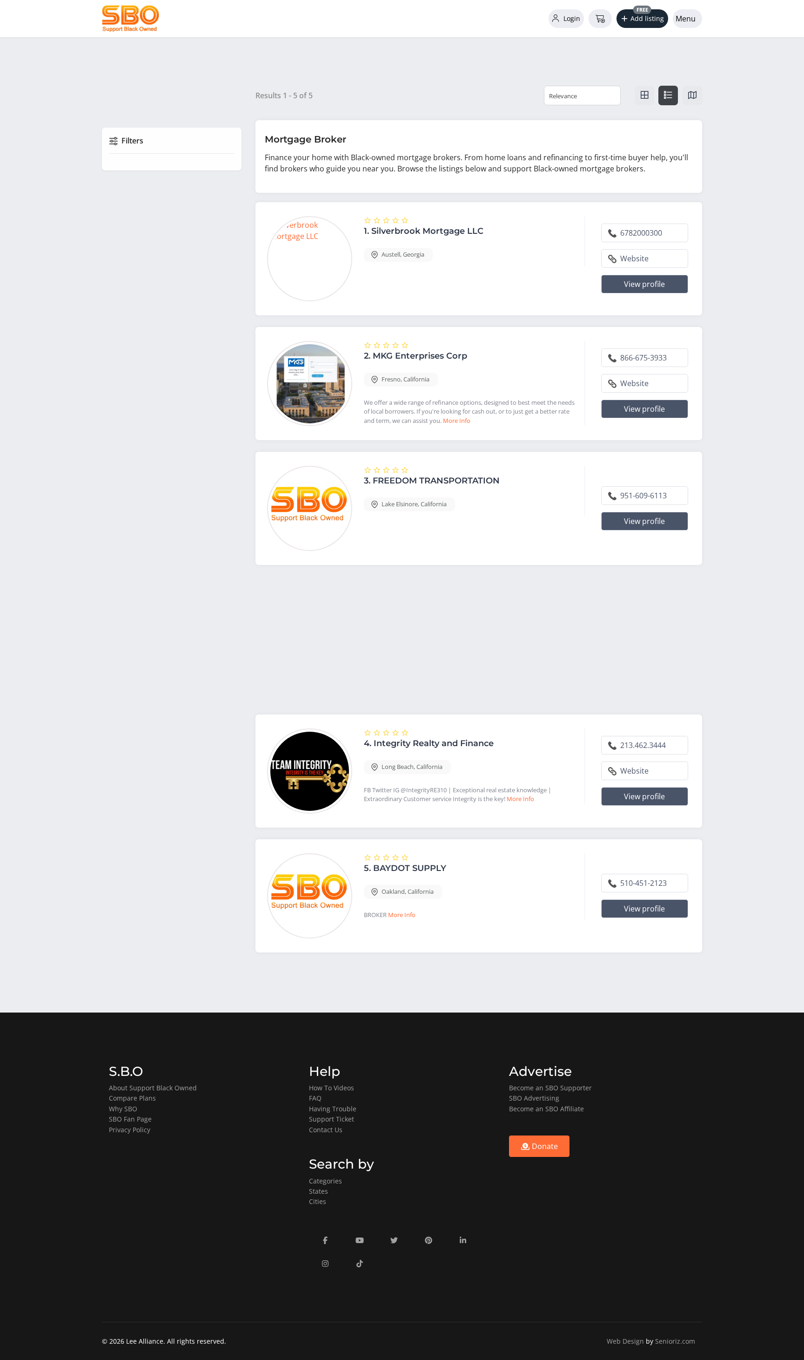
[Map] (692, 95)
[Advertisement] (478, 642)
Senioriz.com (675, 1341)
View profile (644, 284)
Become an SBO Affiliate (546, 1108)
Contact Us (325, 1129)
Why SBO (123, 1108)
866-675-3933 (642, 358)
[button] (642, 18)
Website (633, 258)
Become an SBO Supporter (550, 1087)
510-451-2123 (642, 883)
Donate (544, 1146)
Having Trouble (332, 1108)
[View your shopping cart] (600, 18)
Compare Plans (132, 1098)
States (318, 1191)
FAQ (315, 1098)
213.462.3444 (642, 745)
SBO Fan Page (130, 1119)
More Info (456, 420)
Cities (317, 1201)
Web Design (625, 1341)
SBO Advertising (534, 1098)
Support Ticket (331, 1119)
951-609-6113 (642, 495)
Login (571, 18)
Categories (325, 1180)
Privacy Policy (129, 1129)
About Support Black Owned (153, 1087)
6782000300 (640, 233)
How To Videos (331, 1087)
